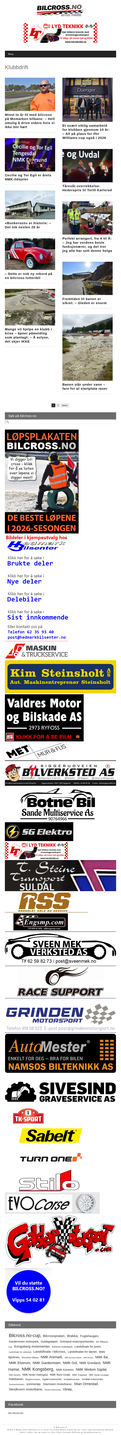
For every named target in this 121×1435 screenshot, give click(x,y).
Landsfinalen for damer (82, 1351)
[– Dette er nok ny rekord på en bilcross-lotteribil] (30, 269)
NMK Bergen (88, 1358)
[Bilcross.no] (60, 16)
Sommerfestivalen (16, 1384)
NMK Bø (101, 1357)
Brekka (72, 1336)
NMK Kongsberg (37, 1369)
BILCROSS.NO (15, 1413)
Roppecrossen (33, 1379)
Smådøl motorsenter (92, 1379)
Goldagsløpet (49, 1341)
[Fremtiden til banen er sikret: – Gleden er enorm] (87, 294)
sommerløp (33, 1384)
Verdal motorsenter (53, 1390)
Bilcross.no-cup (24, 1335)
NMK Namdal (14, 1375)
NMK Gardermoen (46, 1363)
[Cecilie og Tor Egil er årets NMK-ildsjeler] (30, 170)
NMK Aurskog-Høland (73, 1358)
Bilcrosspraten (54, 1336)
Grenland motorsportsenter (77, 1341)
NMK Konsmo (64, 1369)
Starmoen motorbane (57, 1384)
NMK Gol (70, 1363)
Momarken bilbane (30, 1357)
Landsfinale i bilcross (49, 1351)
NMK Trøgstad (79, 1375)
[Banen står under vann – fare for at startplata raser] (87, 380)
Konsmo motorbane (62, 1346)
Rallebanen (16, 1379)
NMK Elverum (19, 1363)
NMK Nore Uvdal (60, 1374)
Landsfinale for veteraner (20, 1352)
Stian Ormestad (86, 1384)
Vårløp (67, 1389)
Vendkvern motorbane (25, 1389)
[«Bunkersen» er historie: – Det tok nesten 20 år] (30, 218)
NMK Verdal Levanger (99, 1375)
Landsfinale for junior (88, 1346)
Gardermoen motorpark (23, 1341)
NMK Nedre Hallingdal (35, 1374)
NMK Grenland (89, 1363)
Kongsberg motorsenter (31, 1346)
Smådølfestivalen (72, 1379)
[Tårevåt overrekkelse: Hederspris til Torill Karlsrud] (87, 181)
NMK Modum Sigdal (91, 1369)
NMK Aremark (51, 1357)
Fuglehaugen (89, 1336)
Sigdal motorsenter (51, 1379)
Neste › (65, 405)
